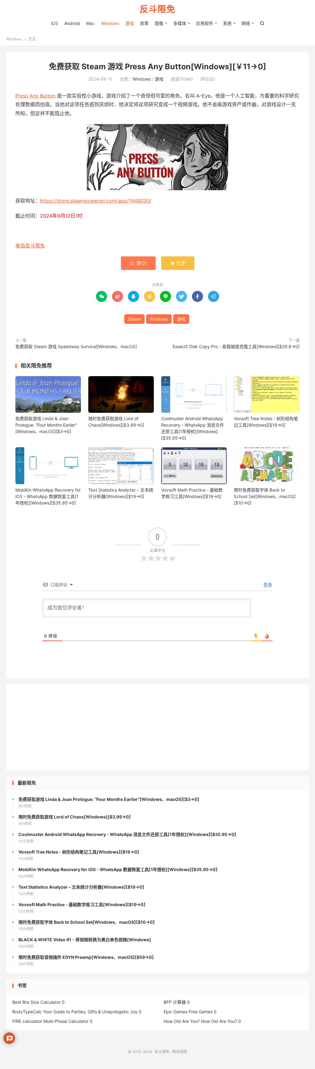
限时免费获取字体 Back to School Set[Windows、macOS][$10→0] (265, 496)
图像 (159, 23)
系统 (227, 23)
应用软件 (204, 23)
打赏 (177, 263)
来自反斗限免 (30, 246)
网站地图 (179, 1051)
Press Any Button (35, 96)
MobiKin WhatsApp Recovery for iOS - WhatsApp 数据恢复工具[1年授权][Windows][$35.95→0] (48, 496)
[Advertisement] (157, 727)
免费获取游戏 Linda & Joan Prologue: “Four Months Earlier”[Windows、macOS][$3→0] (46, 425)
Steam (134, 319)
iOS (54, 23)
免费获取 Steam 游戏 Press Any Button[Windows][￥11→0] (157, 66)
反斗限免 (157, 9)
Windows (110, 23)
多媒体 (179, 23)
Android (72, 23)
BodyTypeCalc (27, 1011)
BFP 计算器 (175, 1002)
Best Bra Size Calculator (36, 1002)
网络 (245, 23)
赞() (138, 263)
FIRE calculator (27, 1021)
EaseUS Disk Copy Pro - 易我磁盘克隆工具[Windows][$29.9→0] (236, 346)
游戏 (129, 23)
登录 (267, 584)
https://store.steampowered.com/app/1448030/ (95, 201)
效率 (144, 23)
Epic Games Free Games (188, 1011)
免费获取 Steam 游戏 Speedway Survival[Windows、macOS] (76, 346)
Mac (90, 23)
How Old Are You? (182, 1021)
